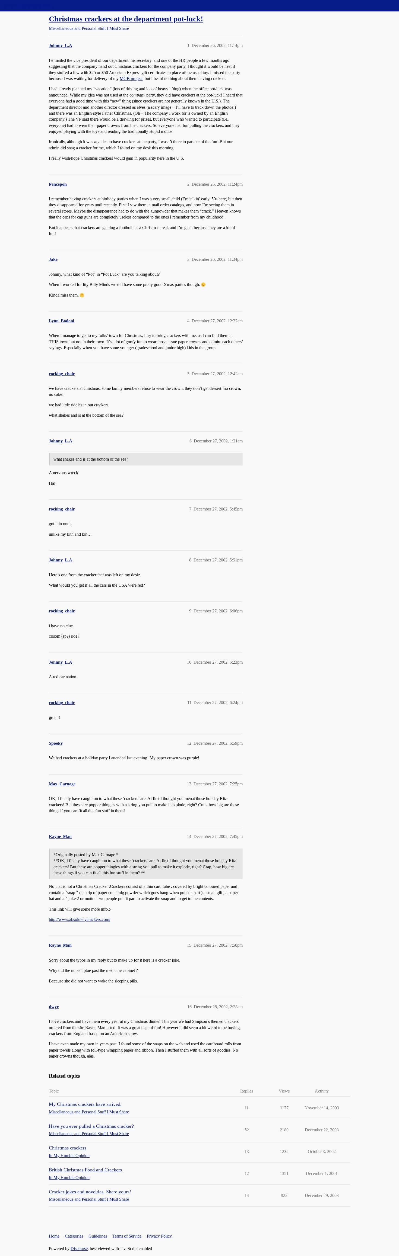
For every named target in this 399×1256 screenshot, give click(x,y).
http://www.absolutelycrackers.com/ (79, 919)
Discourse (79, 1248)
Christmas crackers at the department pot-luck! (126, 19)
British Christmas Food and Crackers (85, 1170)
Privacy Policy (159, 1236)
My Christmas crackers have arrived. (85, 1104)
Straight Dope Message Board (28, 5)
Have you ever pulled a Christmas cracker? (91, 1126)
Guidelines (97, 1236)
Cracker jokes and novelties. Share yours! (90, 1191)
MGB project (131, 78)
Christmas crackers (67, 1148)
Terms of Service (126, 1236)
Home (54, 1236)
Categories (74, 1236)
